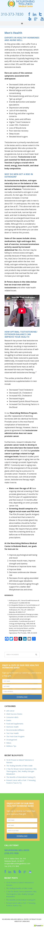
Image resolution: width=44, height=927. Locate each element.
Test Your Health (12, 733)
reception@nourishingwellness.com (17, 863)
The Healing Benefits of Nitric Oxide (19, 766)
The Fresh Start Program (15, 736)
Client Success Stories (14, 714)
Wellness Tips (11, 746)
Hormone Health (12, 727)
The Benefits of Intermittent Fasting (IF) (20, 777)
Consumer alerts (12, 717)
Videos (8, 743)
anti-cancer (10, 711)
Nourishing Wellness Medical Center (22, 4)
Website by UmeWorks (22, 921)
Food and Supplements (14, 724)
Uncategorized (11, 740)
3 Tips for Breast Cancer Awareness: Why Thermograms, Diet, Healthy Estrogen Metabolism (21, 771)
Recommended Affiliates (15, 730)
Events (8, 720)
